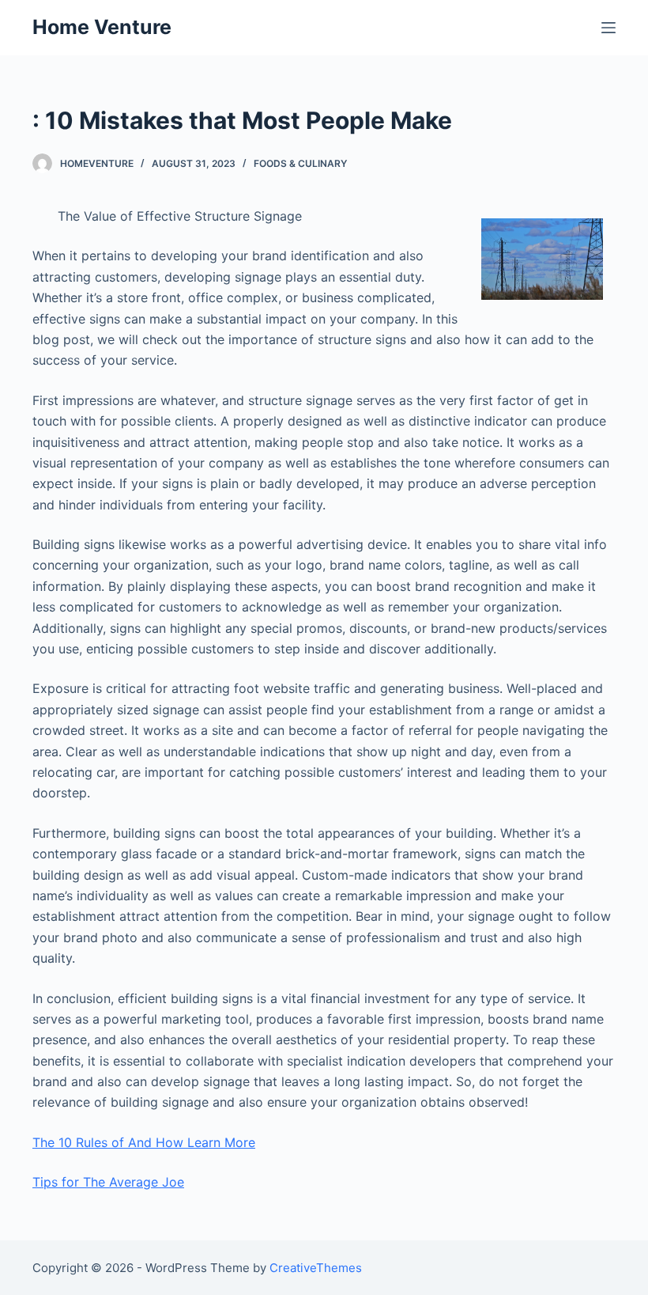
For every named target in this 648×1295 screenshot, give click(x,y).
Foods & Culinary (300, 163)
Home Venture (101, 27)
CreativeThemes (315, 1267)
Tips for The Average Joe (108, 1182)
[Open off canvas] (608, 28)
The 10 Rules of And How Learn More (143, 1142)
